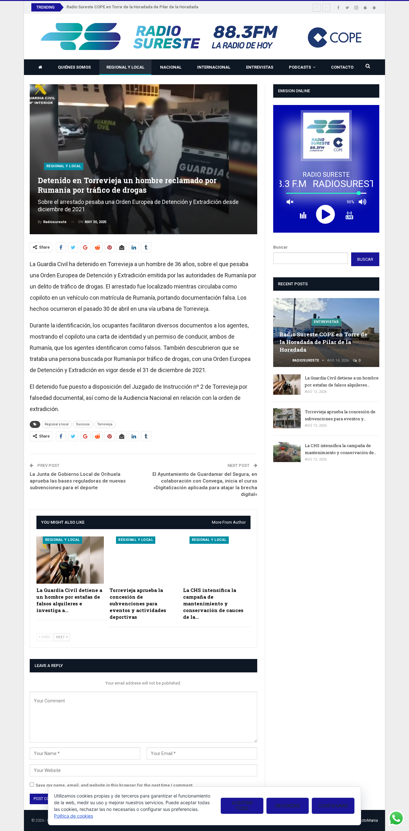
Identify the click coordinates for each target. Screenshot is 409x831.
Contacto (342, 67)
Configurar (333, 805)
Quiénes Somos (74, 67)
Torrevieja (104, 424)
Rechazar (287, 805)
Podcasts (300, 67)
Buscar (280, 247)
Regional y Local (125, 67)
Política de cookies (73, 816)
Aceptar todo (242, 805)
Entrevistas (259, 67)
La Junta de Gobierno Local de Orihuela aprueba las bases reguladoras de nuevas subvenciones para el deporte (78, 480)
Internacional (213, 67)
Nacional (170, 67)
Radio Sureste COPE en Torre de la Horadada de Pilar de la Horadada (132, 6)
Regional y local (57, 424)
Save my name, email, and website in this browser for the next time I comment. (114, 785)
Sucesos (83, 424)
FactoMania (367, 820)
